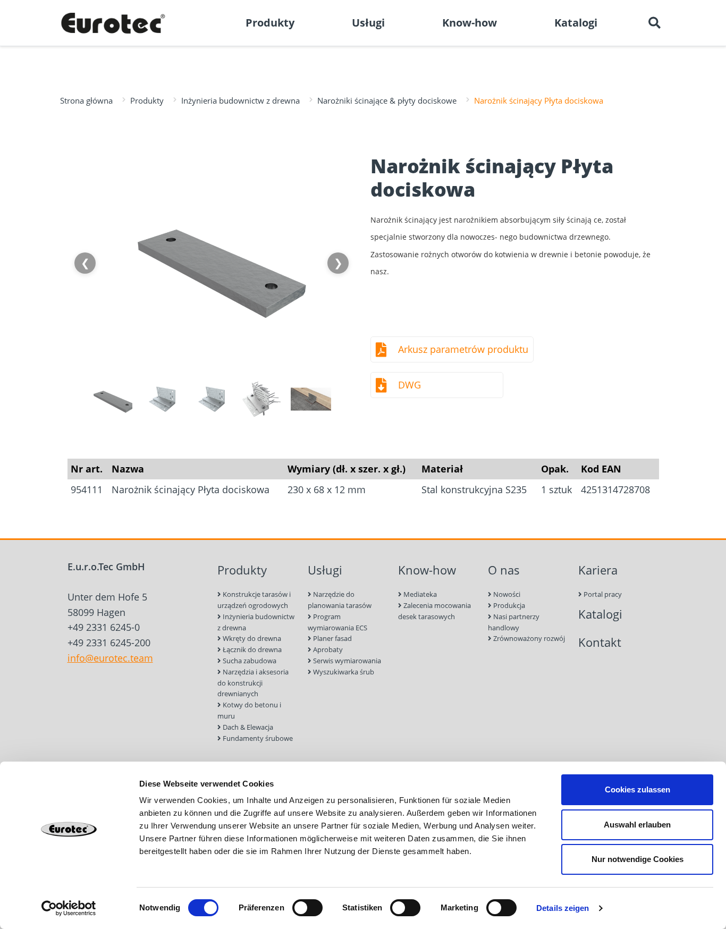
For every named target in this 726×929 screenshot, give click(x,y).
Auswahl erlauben (637, 824)
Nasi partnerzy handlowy (513, 622)
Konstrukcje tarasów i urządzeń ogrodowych (254, 599)
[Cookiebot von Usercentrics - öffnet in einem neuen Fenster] (68, 908)
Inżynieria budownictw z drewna (240, 100)
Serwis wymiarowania (346, 660)
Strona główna (86, 100)
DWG (409, 384)
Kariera (598, 570)
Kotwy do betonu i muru (249, 710)
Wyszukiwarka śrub (342, 672)
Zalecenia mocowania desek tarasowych (434, 611)
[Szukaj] (654, 23)
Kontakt (599, 642)
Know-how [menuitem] (469, 22)
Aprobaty (327, 649)
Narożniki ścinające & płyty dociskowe (387, 100)
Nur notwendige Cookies (637, 859)
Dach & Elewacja (247, 727)
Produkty (147, 100)
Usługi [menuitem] (368, 22)
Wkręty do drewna (251, 638)
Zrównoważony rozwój (528, 638)
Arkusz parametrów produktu (463, 349)
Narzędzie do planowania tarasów (340, 599)
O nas (504, 570)
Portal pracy (602, 594)
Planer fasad (331, 638)
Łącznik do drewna (251, 649)
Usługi (325, 570)
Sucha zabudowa (248, 660)
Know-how (427, 570)
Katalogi (600, 614)
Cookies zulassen (637, 789)
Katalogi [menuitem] (575, 22)
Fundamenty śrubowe (257, 738)
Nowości (506, 594)
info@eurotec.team (110, 658)
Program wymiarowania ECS (337, 622)
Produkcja (508, 605)
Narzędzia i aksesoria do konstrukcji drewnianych (253, 683)
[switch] (307, 907)
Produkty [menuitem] (270, 22)
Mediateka (419, 594)
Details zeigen (562, 908)
